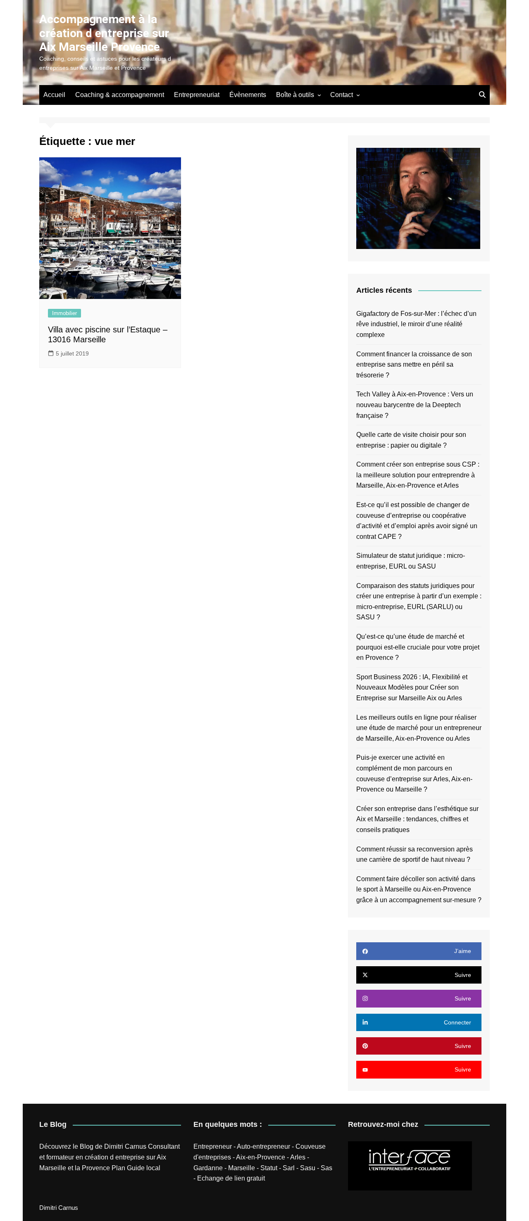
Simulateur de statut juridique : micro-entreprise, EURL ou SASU (410, 561)
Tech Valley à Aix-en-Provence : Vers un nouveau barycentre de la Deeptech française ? (414, 405)
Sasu (307, 1167)
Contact (341, 94)
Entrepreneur (212, 1146)
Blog (86, 1146)
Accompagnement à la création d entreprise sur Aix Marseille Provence (104, 33)
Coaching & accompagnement (119, 94)
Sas (326, 1167)
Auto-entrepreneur (263, 1146)
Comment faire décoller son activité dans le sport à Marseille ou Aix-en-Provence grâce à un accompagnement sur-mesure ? (418, 889)
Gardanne (208, 1167)
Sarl (289, 1167)
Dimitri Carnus (125, 1146)
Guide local (143, 1167)
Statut (268, 1167)
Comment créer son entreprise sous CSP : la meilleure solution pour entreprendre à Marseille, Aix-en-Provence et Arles (417, 475)
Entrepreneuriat (196, 94)
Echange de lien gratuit (231, 1178)
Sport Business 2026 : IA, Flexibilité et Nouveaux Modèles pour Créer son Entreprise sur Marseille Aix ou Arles (411, 687)
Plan (118, 1167)
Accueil (54, 94)
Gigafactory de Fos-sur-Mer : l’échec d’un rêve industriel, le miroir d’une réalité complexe (416, 324)
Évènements (247, 94)
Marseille (241, 1167)
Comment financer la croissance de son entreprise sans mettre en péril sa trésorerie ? (414, 365)
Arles (297, 1157)
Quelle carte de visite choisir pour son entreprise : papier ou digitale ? (411, 440)
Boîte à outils (295, 94)
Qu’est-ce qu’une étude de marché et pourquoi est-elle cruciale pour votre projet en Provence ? (417, 647)
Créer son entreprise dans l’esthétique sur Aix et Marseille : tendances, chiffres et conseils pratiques (417, 819)
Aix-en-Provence (260, 1157)
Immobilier (64, 313)
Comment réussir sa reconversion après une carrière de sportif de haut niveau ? (414, 854)
